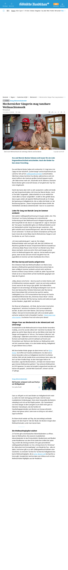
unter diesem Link (40, 454)
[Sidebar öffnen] (8, 10)
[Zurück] (4, 11)
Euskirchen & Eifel (22, 97)
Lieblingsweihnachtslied (34, 174)
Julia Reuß (7, 110)
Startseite (5, 97)
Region (13, 97)
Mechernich (33, 97)
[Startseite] (34, 4)
